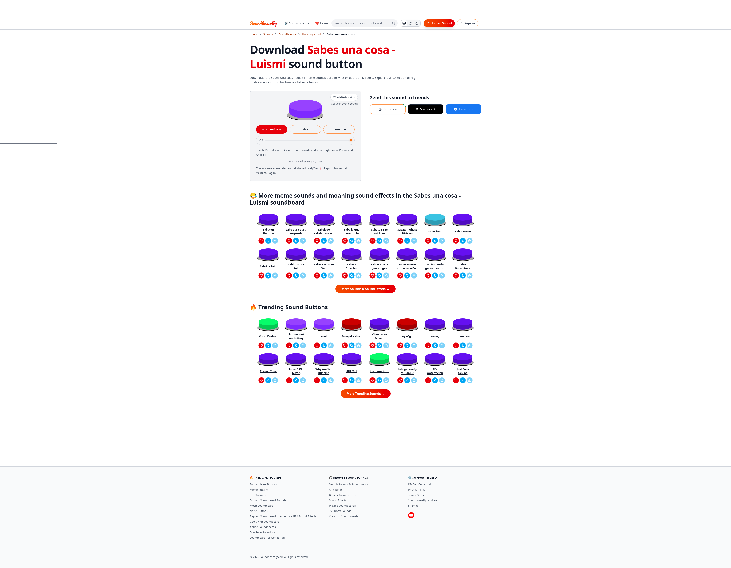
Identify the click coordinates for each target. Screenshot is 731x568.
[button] (305, 109)
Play (305, 129)
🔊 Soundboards (296, 23)
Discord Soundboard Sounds (268, 500)
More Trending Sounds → (366, 393)
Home (253, 34)
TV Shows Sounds (340, 511)
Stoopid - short (352, 336)
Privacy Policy (416, 489)
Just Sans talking (463, 371)
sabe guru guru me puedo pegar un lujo (296, 231)
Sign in (469, 23)
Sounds (268, 34)
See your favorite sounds (344, 103)
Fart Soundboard (260, 495)
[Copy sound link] (268, 241)
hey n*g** (407, 336)
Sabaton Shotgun (268, 231)
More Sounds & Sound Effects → (365, 289)
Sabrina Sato (268, 266)
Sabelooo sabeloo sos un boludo (324, 231)
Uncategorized (311, 34)
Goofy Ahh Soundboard (264, 521)
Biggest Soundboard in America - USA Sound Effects (283, 516)
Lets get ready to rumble (407, 371)
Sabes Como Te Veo (324, 266)
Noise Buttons (259, 511)
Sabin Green (463, 231)
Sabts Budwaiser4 (462, 266)
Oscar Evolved (268, 336)
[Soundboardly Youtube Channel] (411, 515)
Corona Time (268, 371)
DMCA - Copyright (419, 484)
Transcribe (339, 129)
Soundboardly (263, 23)
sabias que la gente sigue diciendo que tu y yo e (379, 266)
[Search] (393, 23)
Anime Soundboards (263, 527)
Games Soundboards (342, 495)
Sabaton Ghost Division (407, 231)
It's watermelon (435, 371)
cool (324, 336)
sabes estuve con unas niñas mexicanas (407, 266)
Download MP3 (272, 129)
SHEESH (351, 371)
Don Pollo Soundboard (264, 532)
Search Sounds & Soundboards (349, 484)
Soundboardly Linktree (422, 500)
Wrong (435, 336)
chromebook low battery (296, 336)
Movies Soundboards (342, 505)
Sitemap (413, 505)
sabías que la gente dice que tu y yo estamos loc (435, 266)
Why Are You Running (323, 371)
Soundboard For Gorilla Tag (267, 537)
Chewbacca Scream (379, 336)
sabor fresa (435, 231)
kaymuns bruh (379, 371)
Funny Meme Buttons (263, 484)
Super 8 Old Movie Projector (296, 371)
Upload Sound (441, 23)
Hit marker (463, 336)
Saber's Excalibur (352, 266)
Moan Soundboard (262, 505)
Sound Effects (337, 500)
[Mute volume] (261, 140)
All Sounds (335, 489)
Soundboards (287, 34)
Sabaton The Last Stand (379, 231)
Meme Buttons (259, 489)
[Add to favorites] (261, 241)
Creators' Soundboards (343, 516)
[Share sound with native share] (275, 241)
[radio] (404, 23)
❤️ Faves (321, 23)
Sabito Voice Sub (296, 266)
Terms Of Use (416, 495)
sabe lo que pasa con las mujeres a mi (351, 231)
